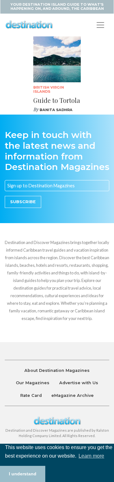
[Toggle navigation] (100, 25)
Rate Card (31, 395)
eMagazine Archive (72, 395)
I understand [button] (22, 473)
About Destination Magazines (57, 370)
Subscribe (23, 201)
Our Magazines (32, 382)
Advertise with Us (78, 382)
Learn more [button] (91, 456)
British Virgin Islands (48, 89)
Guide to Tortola (56, 100)
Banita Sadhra (56, 110)
